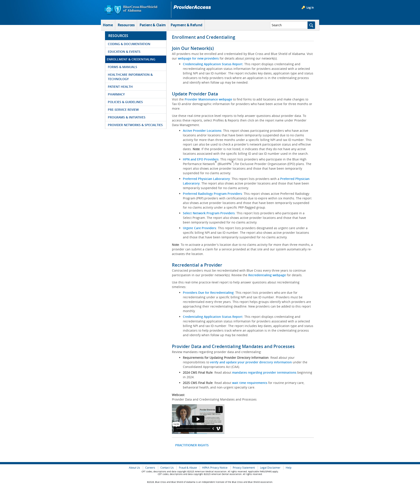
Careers (150, 467)
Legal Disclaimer (270, 467)
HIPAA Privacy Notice (215, 467)
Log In (310, 7)
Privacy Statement (244, 467)
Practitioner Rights (192, 445)
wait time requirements (249, 383)
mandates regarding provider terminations (264, 372)
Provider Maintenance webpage (208, 99)
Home (108, 25)
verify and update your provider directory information (251, 362)
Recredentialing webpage (267, 275)
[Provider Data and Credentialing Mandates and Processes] (198, 419)
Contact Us (167, 467)
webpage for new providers (198, 58)
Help (288, 467)
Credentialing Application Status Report (213, 64)
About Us (134, 467)
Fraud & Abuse (188, 467)
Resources (126, 25)
